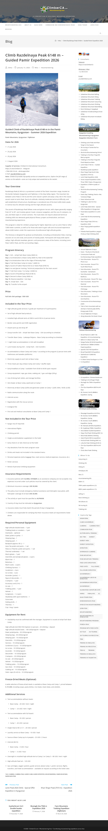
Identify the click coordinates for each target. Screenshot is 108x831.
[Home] (55, 41)
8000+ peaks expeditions (86, 489)
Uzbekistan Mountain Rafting (90, 94)
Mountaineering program (89, 621)
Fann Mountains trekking (89, 559)
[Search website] (100, 33)
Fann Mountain (85, 555)
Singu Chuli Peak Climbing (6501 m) (92, 433)
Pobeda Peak (84, 624)
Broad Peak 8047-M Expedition (90, 352)
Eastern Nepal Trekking (88, 533)
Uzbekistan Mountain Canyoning (91, 102)
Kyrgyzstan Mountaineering (90, 605)
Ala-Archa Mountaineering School (91, 152)
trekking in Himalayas (88, 654)
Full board (95, 566)
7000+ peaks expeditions (86, 485)
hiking (82, 593)
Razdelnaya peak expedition (89, 170)
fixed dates (84, 566)
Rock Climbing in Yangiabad (89, 109)
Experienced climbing (87, 552)
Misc (36, 68)
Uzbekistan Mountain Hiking (90, 97)
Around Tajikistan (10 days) (89, 314)
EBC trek (83, 537)
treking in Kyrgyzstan (88, 646)
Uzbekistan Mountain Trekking (90, 99)
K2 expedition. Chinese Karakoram (91, 377)
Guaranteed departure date (90, 590)
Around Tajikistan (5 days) (89, 249)
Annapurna (84, 518)
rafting (81, 494)
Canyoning (82, 459)
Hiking (81, 467)
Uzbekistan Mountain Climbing (90, 104)
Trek (81, 639)
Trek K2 (82, 650)
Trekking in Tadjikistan (88, 658)
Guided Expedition (39, 774)
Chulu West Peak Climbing (89, 450)
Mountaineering (50, 774)
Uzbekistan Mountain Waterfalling (91, 107)
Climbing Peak (19, 774)
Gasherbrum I (85, 586)
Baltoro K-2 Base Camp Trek (89, 340)
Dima (10, 68)
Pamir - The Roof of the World (90, 252)
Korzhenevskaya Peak (87, 601)
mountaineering (47, 68)
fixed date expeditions (88, 563)
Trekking (81, 509)
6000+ (80, 482)
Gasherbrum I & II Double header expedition (16, 808)
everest (92, 537)
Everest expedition (86, 544)
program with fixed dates (89, 628)
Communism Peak (86, 529)
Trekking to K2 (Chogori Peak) (90, 380)
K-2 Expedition (85, 362)
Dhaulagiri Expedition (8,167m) (90, 413)
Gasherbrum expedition (88, 582)
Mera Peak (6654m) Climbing (90, 436)
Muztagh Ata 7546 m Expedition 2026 (38, 807)
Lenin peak (83, 608)
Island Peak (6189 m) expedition (91, 438)
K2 (99, 593)
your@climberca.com (18, 174)
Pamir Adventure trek (87, 199)
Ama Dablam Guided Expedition (91, 431)
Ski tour (83, 632)
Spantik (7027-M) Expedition (89, 349)
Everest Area (84, 540)
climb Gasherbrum (86, 522)
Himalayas (82, 471)
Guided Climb (28, 774)
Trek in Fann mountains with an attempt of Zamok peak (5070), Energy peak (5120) (91, 308)
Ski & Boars (82, 502)
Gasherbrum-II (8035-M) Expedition (88, 578)
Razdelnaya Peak (10, 776)
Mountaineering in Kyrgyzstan (87, 616)
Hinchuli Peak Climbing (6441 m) (91, 440)
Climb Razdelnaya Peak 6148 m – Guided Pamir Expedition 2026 (83, 41)
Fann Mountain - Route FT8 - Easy (91, 279)
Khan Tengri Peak (86, 597)
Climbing (11, 774)
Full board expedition (88, 570)
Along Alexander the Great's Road (91, 316)
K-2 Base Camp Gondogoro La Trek (91, 359)
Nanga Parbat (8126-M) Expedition (91, 342)
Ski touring (82, 505)
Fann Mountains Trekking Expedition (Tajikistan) (61, 808)
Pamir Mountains (61, 774)
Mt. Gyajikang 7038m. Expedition (91, 428)
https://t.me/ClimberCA (86, 65)
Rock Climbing (83, 498)
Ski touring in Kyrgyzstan (89, 635)
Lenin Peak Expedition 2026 (89, 177)
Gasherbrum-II (85, 574)
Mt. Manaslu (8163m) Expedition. (91, 426)
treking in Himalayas (87, 643)
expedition (84, 548)
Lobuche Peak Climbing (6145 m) (91, 443)
